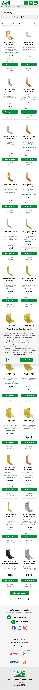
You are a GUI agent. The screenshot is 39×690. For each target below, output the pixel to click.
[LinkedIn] (19, 627)
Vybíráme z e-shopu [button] (18, 639)
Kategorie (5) (18, 17)
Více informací (21, 354)
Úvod (2, 7)
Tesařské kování (10, 7)
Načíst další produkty (19, 593)
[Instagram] (25, 627)
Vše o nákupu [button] (18, 646)
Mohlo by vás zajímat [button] (18, 642)
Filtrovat (17, 24)
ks (7, 61)
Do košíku (11, 64)
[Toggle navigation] (26, 3)
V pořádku (27, 359)
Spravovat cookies (13, 359)
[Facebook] (13, 627)
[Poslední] (28, 599)
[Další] (26, 599)
